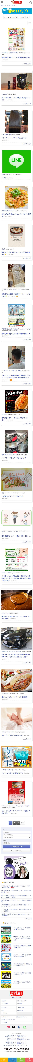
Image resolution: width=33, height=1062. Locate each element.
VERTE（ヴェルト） (7, 174)
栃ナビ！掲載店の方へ (22, 1016)
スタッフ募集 (4, 1022)
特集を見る (4, 1000)
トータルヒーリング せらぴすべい (11, 289)
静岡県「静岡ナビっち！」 (10, 1036)
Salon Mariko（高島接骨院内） (10, 52)
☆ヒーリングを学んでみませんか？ (12, 735)
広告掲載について (5, 1016)
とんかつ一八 (5, 613)
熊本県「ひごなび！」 (21, 1035)
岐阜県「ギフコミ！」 (11, 1039)
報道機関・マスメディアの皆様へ (9, 1019)
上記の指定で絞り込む (16, 846)
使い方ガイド (4, 1007)
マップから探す (24, 17)
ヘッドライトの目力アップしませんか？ (14, 458)
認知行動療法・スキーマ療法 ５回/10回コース (16, 536)
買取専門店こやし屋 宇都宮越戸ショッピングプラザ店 (16, 329)
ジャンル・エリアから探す (11, 17)
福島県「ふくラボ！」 (11, 1038)
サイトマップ (4, 1013)
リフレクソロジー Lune (8, 732)
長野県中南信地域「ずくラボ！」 (24, 1039)
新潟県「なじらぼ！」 (21, 1038)
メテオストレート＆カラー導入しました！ (15, 138)
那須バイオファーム (7, 493)
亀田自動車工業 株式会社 (8, 454)
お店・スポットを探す (4, 1060)
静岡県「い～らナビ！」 (22, 1042)
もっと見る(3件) (27, 383)
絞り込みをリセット (16, 850)
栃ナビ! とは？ (17, 997)
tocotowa (4, 94)
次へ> (22, 822)
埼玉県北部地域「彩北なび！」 (9, 1045)
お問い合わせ (20, 1010)
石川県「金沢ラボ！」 (11, 1043)
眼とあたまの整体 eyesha (8, 573)
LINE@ (4, 178)
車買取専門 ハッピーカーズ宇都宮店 (11, 651)
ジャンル (5, 830)
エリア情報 (21, 1060)
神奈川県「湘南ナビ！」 (11, 1042)
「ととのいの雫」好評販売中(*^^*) (12, 773)
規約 (2, 1010)
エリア (4, 840)
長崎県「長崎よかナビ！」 (22, 1036)
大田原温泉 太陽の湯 (7, 770)
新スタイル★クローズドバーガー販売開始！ (15, 697)
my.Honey (4, 414)
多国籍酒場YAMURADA (8, 210)
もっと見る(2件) (27, 63)
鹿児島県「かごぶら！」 (22, 1043)
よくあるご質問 (20, 1007)
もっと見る (29, 918)
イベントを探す (12, 1060)
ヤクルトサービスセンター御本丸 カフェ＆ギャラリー (16, 806)
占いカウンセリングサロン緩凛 (10, 531)
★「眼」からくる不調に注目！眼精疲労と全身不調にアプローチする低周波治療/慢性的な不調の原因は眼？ (16, 578)
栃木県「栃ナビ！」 (12, 1035)
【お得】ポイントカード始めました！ (13, 496)
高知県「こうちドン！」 (22, 1045)
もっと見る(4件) (27, 103)
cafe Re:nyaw (5, 693)
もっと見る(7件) (27, 663)
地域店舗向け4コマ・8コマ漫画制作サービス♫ (16, 57)
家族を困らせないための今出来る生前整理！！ (16, 334)
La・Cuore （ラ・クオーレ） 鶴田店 (11, 370)
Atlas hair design (6, 134)
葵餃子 (3, 249)
